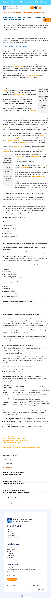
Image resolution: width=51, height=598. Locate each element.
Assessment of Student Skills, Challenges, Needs (13, 472)
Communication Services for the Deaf (23, 96)
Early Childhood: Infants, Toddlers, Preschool (12, 474)
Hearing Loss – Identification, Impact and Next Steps (14, 477)
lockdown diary (19, 156)
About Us (9, 529)
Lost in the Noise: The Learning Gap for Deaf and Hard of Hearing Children (21, 447)
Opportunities (10, 533)
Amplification (6, 470)
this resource (17, 107)
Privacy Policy (10, 555)
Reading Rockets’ (36, 148)
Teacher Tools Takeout (12, 537)
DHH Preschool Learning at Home (13, 140)
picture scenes (6, 142)
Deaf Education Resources (20, 94)
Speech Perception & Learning (9, 497)
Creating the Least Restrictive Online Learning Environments (18, 440)
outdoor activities (35, 171)
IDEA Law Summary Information (9, 479)
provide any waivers (18, 66)
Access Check (6, 444)
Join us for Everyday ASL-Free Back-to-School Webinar (25, 2)
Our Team (9, 531)
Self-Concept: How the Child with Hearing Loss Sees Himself (16, 492)
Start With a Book (18, 146)
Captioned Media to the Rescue (11, 446)
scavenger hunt (25, 167)
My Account (10, 557)
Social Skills (5, 494)
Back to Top (41, 589)
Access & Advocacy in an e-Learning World (14, 438)
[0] (35, 7)
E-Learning (13, 12)
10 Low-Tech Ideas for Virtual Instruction (13, 437)
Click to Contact (12, 579)
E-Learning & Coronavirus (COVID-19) (12, 442)
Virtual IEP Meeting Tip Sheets (31, 75)
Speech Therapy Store (25, 142)
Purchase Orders (11, 549)
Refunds (9, 551)
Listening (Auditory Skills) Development (11, 485)
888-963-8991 (11, 575)
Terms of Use (10, 553)
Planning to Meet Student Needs (10, 488)
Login (32, 7)
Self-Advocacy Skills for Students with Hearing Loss (14, 490)
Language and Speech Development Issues (12, 481)
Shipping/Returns (11, 548)
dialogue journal (35, 156)
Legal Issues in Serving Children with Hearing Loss (13, 483)
